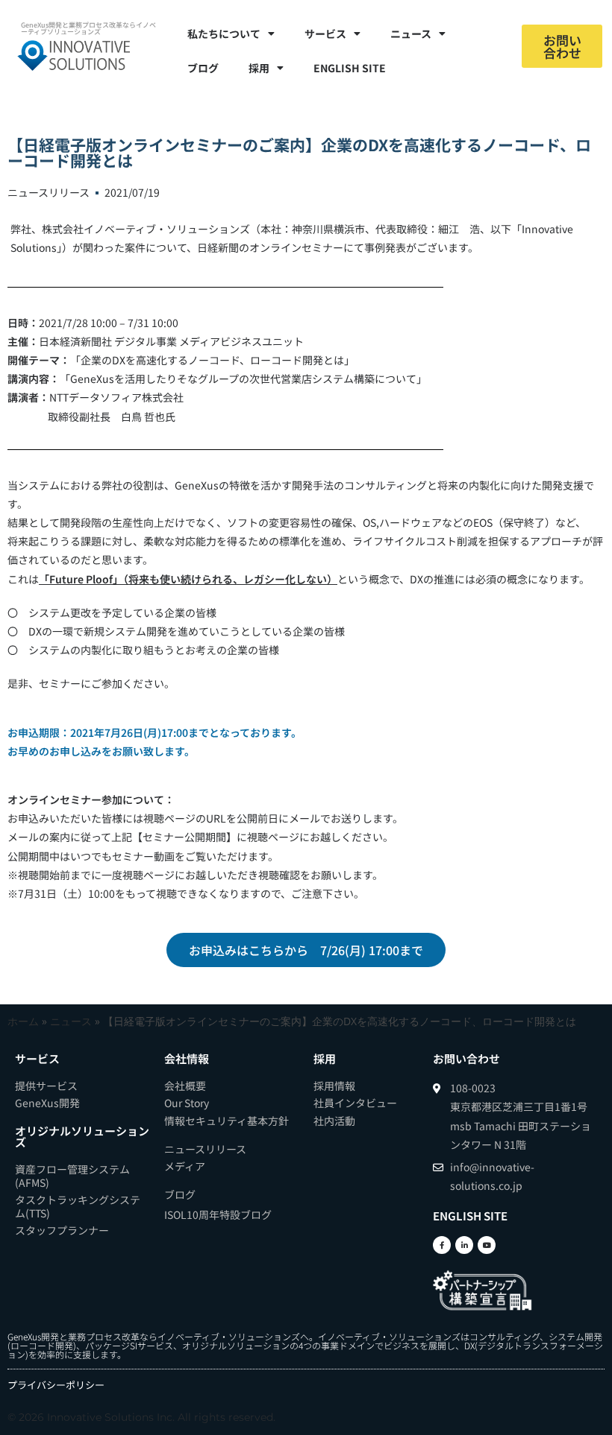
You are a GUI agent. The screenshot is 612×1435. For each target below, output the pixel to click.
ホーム (23, 1021)
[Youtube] (487, 1245)
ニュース (71, 1021)
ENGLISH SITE (349, 67)
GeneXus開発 (33, 1336)
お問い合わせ (466, 1058)
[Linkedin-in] (464, 1245)
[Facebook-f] (442, 1245)
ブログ (203, 67)
